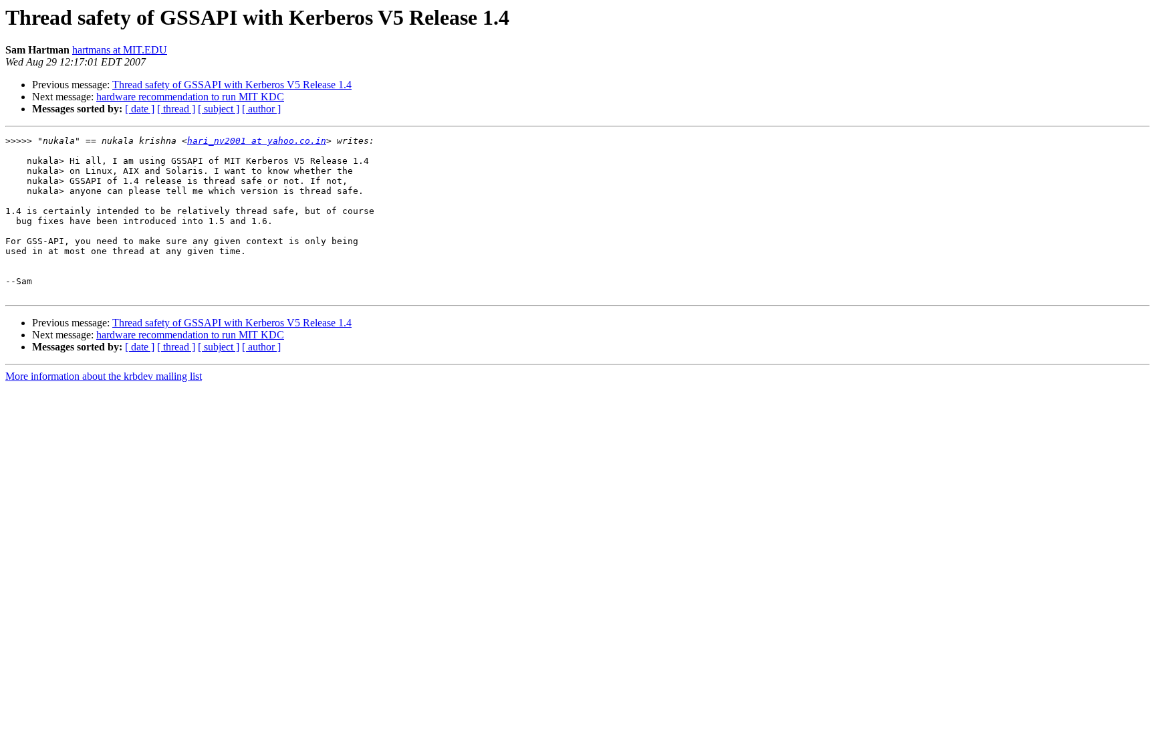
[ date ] (139, 108)
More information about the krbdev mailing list (103, 376)
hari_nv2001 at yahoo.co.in (256, 141)
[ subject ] (218, 108)
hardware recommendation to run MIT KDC (190, 96)
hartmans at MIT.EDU (119, 50)
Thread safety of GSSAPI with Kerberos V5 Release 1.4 (232, 84)
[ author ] (261, 108)
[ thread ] (176, 108)
